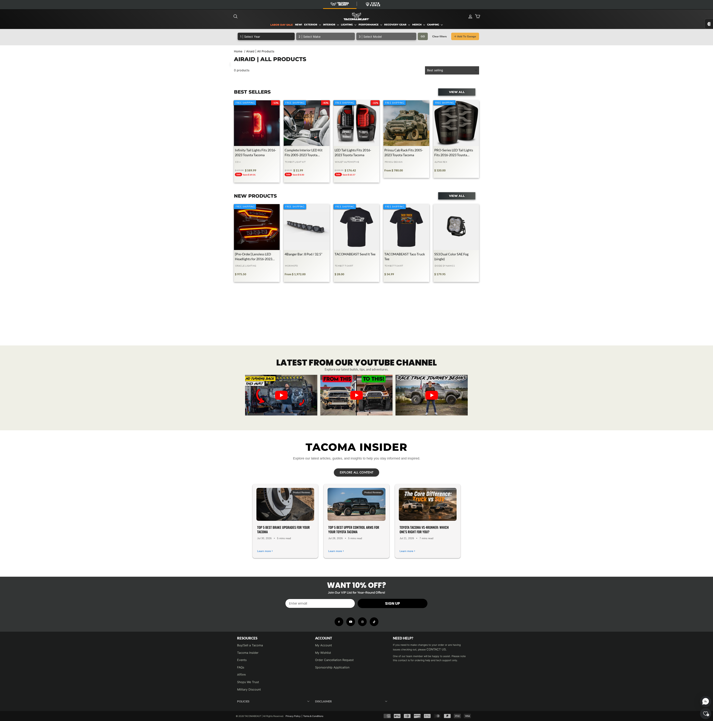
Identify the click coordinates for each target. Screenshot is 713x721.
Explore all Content (356, 472)
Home (238, 51)
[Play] (281, 395)
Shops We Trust (248, 682)
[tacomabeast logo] (356, 16)
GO (423, 36)
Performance (369, 24)
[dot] (356, 411)
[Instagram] (362, 621)
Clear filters (439, 36)
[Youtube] (350, 621)
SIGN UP (392, 603)
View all (457, 92)
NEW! (298, 24)
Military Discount (249, 689)
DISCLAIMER (323, 701)
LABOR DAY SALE (281, 24)
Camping (433, 24)
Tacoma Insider (247, 653)
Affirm (241, 674)
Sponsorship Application (332, 667)
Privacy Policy (293, 716)
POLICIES (243, 701)
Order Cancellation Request (334, 660)
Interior (329, 24)
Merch (417, 24)
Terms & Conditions (313, 716)
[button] (705, 701)
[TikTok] (374, 621)
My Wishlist (323, 653)
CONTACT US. (437, 649)
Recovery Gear (395, 24)
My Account (323, 645)
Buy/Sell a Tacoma (250, 645)
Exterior (311, 24)
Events (242, 660)
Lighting (347, 24)
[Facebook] (339, 621)
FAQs (240, 667)
